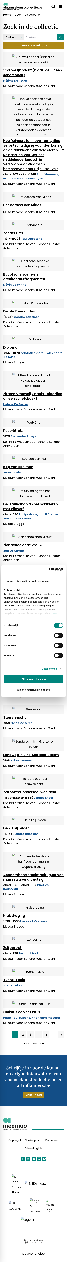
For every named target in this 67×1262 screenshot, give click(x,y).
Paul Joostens (31, 239)
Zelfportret (12, 947)
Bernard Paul (28, 953)
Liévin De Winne (14, 285)
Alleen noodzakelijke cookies (33, 689)
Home (7, 15)
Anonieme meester (46, 1018)
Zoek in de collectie (27, 15)
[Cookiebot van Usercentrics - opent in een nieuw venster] (49, 570)
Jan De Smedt (13, 551)
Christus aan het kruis (21, 1012)
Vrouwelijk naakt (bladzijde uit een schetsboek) (32, 72)
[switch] (58, 635)
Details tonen (49, 668)
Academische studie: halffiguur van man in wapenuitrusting (33, 877)
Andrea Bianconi (15, 985)
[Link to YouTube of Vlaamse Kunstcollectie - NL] (44, 1159)
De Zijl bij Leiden (16, 828)
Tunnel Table (14, 979)
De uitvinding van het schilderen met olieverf (30, 506)
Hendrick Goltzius (33, 921)
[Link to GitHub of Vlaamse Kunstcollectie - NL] (39, 1159)
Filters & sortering (31, 45)
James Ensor (43, 798)
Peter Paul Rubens (16, 1018)
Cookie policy (33, 1140)
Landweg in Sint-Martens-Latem (31, 754)
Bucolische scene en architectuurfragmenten (24, 276)
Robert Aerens (21, 760)
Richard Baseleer (26, 317)
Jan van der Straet (17, 518)
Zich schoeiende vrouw (22, 545)
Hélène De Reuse (15, 81)
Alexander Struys (23, 436)
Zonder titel (13, 233)
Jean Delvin (12, 472)
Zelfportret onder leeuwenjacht (29, 792)
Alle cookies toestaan (33, 679)
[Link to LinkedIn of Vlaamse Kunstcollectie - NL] (34, 1159)
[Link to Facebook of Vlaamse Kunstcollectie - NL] (23, 1159)
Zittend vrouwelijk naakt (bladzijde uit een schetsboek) (32, 396)
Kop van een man (18, 466)
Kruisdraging (14, 915)
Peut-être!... (13, 430)
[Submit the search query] (60, 37)
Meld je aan (33, 1095)
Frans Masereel (22, 723)
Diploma (10, 347)
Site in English (33, 1148)
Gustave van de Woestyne (23, 178)
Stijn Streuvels (47, 174)
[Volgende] (61, 1034)
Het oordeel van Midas (22, 205)
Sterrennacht (14, 717)
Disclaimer (52, 1140)
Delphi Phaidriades (19, 311)
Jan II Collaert (49, 514)
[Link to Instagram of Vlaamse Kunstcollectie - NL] (28, 1159)
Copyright (14, 1140)
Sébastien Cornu (33, 353)
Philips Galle (28, 514)
